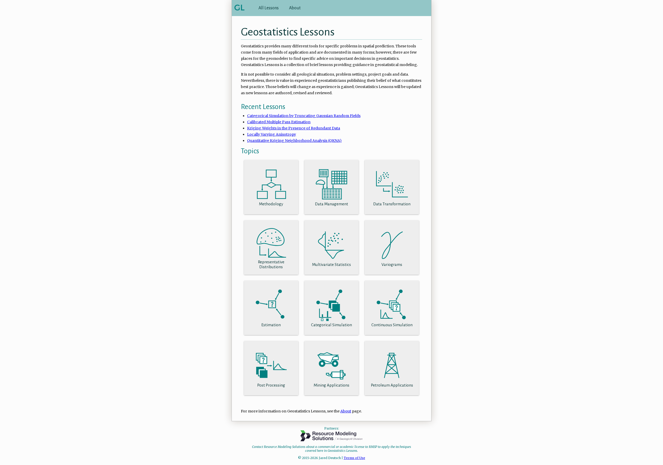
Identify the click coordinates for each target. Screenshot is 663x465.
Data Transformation (391, 204)
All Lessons (268, 8)
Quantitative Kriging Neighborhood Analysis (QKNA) (294, 140)
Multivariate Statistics (331, 264)
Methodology (271, 204)
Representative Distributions (271, 264)
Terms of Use (354, 458)
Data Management (331, 204)
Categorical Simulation (331, 325)
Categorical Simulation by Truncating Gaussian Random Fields (304, 115)
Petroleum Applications (392, 385)
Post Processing (271, 385)
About (295, 8)
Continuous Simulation (392, 325)
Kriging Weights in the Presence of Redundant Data (293, 128)
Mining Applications (331, 385)
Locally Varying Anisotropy (271, 134)
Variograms (391, 264)
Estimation (271, 325)
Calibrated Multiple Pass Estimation (279, 122)
